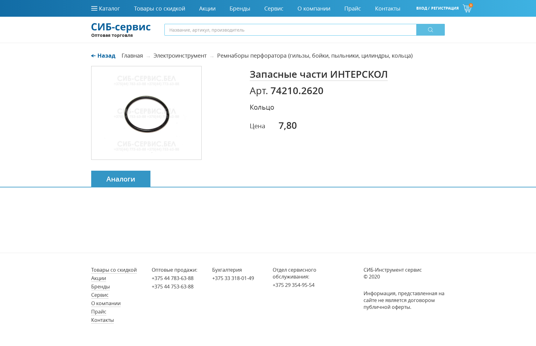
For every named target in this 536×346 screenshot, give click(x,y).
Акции (98, 278)
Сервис (100, 294)
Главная (132, 55)
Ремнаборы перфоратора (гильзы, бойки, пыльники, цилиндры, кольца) (315, 55)
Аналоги (120, 179)
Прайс (98, 311)
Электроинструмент (180, 55)
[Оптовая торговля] (121, 27)
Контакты (102, 320)
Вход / (423, 8)
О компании (106, 303)
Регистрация (445, 8)
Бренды (100, 286)
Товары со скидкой (114, 269)
